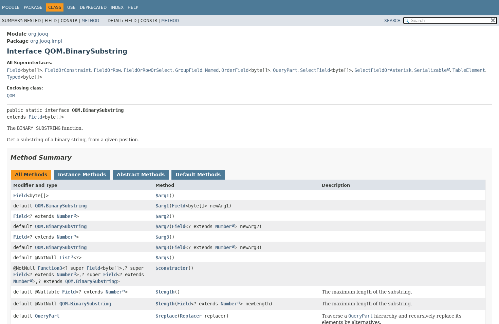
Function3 (50, 268)
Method (90, 20)
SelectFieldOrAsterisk (382, 70)
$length (164, 292)
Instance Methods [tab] (82, 174)
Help (133, 7)
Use (71, 7)
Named (212, 70)
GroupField (188, 70)
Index (117, 7)
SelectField (315, 70)
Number (65, 216)
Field (13, 70)
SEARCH (392, 20)
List (64, 257)
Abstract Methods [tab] (141, 174)
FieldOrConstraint (68, 70)
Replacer (191, 316)
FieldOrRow (107, 70)
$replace (166, 316)
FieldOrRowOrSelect (148, 70)
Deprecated (93, 7)
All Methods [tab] (31, 174)
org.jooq (38, 34)
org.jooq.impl (46, 41)
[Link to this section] (76, 157)
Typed (13, 77)
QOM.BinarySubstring (61, 205)
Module (11, 7)
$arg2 (162, 216)
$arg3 (162, 237)
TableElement (468, 70)
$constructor (171, 268)
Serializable (430, 70)
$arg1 (162, 195)
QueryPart (285, 70)
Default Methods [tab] (198, 174)
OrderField (234, 70)
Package (33, 7)
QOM (11, 95)
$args (162, 257)
